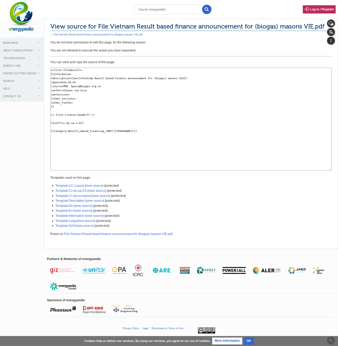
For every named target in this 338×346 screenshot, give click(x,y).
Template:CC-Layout (69, 185)
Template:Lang (65, 220)
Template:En (64, 210)
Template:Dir (64, 205)
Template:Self (64, 225)
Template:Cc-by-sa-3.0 (71, 190)
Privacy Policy (131, 328)
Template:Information (69, 215)
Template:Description (70, 200)
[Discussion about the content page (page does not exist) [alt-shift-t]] (331, 23)
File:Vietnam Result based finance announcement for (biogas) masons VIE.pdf (98, 34)
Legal (145, 328)
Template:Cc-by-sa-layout (73, 195)
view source (94, 185)
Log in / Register (322, 9)
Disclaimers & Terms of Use (167, 328)
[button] (227, 341)
